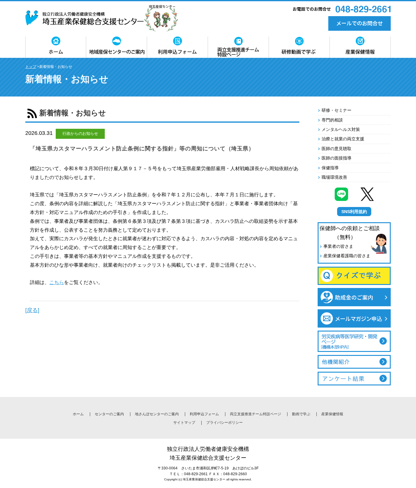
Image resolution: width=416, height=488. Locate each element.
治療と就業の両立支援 (343, 138)
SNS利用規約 (354, 211)
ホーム (78, 414)
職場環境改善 (334, 177)
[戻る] (32, 310)
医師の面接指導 (336, 158)
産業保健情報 (332, 414)
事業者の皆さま (338, 246)
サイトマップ (184, 422)
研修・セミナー (336, 110)
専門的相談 (332, 120)
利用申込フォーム (204, 414)
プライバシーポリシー (224, 422)
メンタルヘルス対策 (341, 129)
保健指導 (330, 167)
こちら (56, 282)
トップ (30, 67)
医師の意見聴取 (336, 148)
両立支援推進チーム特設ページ (255, 414)
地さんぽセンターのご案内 (157, 414)
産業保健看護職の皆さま (346, 255)
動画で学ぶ (301, 414)
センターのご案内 (109, 414)
